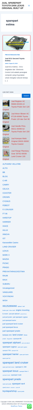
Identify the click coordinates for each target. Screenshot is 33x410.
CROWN (6, 197)
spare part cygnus (22, 347)
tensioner (13, 387)
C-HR (5, 181)
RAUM (5, 276)
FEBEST (6, 205)
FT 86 (5, 214)
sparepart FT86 (7, 350)
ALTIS (5, 168)
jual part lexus (23, 313)
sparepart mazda (6, 375)
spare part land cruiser (8, 367)
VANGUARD (8, 292)
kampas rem (7, 335)
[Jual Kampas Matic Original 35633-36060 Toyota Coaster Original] (6, 140)
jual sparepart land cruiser (13, 324)
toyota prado (21, 391)
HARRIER (7, 222)
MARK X (6, 255)
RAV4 (5, 280)
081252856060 (10, 306)
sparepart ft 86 (15, 350)
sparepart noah (16, 375)
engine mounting (22, 310)
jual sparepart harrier (9, 320)
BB (4, 172)
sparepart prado (12, 379)
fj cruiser (5, 314)
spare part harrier (24, 354)
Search (26, 96)
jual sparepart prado (11, 331)
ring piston (9, 338)
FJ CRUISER (8, 209)
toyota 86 (18, 387)
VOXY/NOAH (8, 296)
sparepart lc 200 (20, 367)
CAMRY (6, 185)
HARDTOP (7, 218)
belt (24, 306)
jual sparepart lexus (10, 327)
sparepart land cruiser (15, 362)
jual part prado (7, 317)
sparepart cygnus (10, 347)
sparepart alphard (12, 342)
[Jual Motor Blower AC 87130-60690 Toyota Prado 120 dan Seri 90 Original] (6, 115)
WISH (5, 300)
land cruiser (18, 335)
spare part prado (7, 384)
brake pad (5, 310)
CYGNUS (6, 201)
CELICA (6, 189)
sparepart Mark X (24, 371)
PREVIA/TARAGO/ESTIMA (12, 54)
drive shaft (12, 310)
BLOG (5, 176)
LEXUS (5, 251)
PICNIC (6, 263)
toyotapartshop (10, 391)
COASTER (7, 193)
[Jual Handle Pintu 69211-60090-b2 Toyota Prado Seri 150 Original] (6, 128)
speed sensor (6, 387)
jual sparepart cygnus (20, 317)
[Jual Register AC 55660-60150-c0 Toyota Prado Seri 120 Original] (6, 103)
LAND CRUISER (9, 247)
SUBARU (6, 284)
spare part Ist (6, 358)
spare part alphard (26, 343)
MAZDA (6, 259)
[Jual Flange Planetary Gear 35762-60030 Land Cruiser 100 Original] (6, 153)
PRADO (6, 267)
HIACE (5, 226)
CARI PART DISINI (8, 92)
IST (4, 238)
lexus (25, 335)
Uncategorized (8, 288)
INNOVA (6, 234)
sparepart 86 (17, 338)
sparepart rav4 (18, 384)
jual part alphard (14, 314)
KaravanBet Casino (10, 243)
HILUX (5, 230)
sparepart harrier (11, 354)
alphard (20, 306)
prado (4, 338)
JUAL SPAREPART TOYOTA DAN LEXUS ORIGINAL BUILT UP (13, 5)
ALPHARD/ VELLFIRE (12, 164)
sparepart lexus (10, 371)
